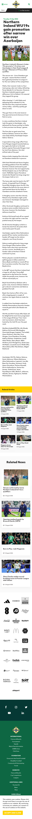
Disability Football (16, 761)
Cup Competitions (16, 775)
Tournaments (16, 741)
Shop (16, 790)
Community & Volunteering (16, 763)
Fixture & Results (16, 773)
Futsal (16, 765)
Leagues (16, 777)
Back (3, 10)
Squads (16, 744)
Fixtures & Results (16, 739)
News (16, 787)
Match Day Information (16, 746)
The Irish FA (16, 785)
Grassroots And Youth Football (16, 758)
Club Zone (16, 751)
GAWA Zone (16, 749)
